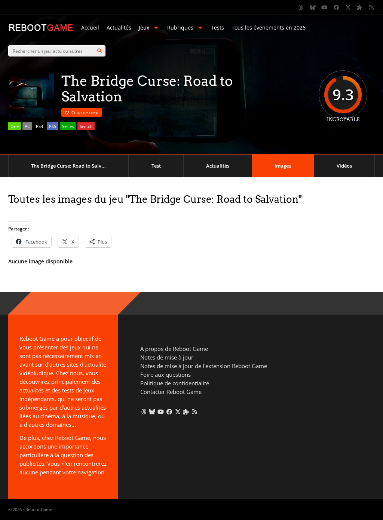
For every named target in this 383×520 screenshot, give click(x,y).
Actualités (119, 27)
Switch (86, 126)
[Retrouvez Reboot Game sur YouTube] (324, 7)
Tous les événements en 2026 (269, 27)
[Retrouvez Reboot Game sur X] (348, 7)
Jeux (144, 27)
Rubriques (180, 27)
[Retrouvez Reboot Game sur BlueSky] (312, 7)
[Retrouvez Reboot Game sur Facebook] (336, 7)
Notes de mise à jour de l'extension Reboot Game (203, 366)
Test (156, 165)
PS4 (39, 126)
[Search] (99, 50)
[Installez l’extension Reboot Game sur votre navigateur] (359, 7)
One (14, 126)
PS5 (52, 126)
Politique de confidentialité (174, 383)
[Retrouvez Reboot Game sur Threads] (301, 7)
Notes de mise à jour (166, 357)
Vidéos (344, 165)
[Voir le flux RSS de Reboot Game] (371, 7)
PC (27, 126)
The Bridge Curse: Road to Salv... (68, 165)
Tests (217, 27)
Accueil (90, 27)
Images (283, 165)
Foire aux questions (165, 374)
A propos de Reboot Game (174, 348)
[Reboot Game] (41, 30)
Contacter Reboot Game (171, 391)
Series (68, 126)
